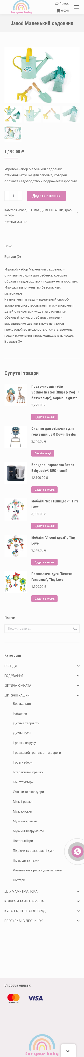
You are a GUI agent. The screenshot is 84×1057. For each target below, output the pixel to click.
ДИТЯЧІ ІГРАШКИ (51, 210)
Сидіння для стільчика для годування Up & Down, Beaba (53, 431)
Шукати (75, 628)
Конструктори (23, 782)
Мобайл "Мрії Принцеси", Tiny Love (54, 504)
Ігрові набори (22, 762)
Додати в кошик (46, 195)
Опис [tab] (8, 246)
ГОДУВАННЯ (13, 676)
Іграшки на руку (24, 743)
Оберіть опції (42, 453)
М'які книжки (22, 811)
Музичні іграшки (25, 821)
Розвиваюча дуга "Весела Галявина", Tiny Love (52, 577)
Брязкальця (22, 703)
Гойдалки (20, 713)
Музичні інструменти (28, 831)
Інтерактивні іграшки (28, 772)
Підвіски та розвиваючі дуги (33, 850)
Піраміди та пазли (26, 860)
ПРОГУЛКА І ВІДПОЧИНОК (23, 921)
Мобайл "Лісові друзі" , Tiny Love (53, 540)
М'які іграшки (22, 801)
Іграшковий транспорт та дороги (37, 752)
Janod (22, 210)
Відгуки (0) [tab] (12, 257)
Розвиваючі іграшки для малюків (37, 870)
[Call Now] (77, 851)
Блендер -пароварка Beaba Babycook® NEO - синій (52, 468)
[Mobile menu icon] (76, 7)
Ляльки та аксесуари (28, 792)
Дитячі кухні (22, 733)
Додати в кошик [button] (44, 417)
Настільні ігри (23, 841)
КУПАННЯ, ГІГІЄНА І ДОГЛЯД (25, 911)
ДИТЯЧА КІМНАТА (17, 685)
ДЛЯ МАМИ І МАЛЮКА (21, 891)
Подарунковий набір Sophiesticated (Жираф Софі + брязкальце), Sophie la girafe (55, 392)
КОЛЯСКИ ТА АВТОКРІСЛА (24, 901)
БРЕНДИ (33, 210)
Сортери (19, 880)
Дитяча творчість (26, 723)
